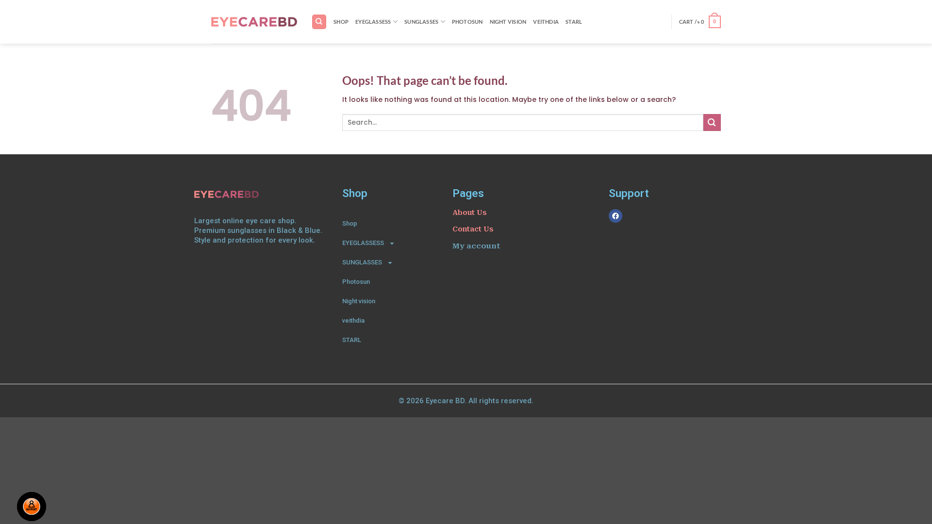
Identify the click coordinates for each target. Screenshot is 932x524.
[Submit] (712, 122)
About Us (469, 212)
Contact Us (472, 229)
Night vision (508, 21)
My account (476, 246)
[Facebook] (615, 216)
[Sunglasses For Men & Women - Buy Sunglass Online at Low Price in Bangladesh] (254, 22)
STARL (574, 21)
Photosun (467, 21)
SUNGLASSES (421, 21)
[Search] (319, 22)
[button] (700, 21)
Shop (341, 21)
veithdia (546, 21)
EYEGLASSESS (373, 21)
